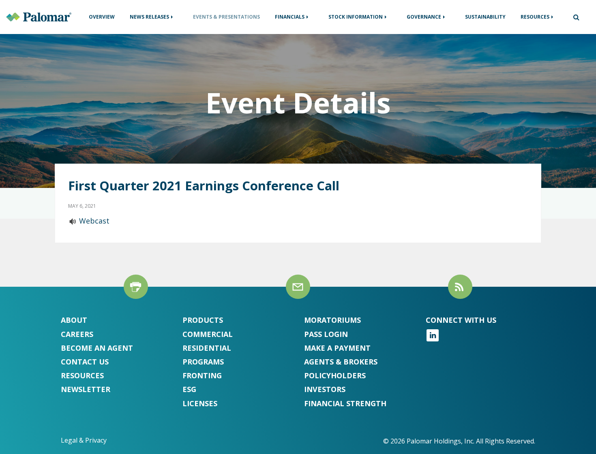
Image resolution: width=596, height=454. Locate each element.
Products (202, 320)
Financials (289, 16)
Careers (77, 334)
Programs (203, 362)
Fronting (202, 375)
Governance (424, 16)
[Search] (573, 17)
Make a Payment (337, 348)
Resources (535, 16)
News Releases (149, 16)
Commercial (207, 334)
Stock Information (355, 16)
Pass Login (326, 334)
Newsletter (85, 389)
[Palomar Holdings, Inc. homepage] (38, 16)
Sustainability (485, 16)
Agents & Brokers (340, 362)
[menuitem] (101, 17)
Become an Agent (97, 348)
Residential (206, 348)
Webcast (94, 221)
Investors (324, 389)
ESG (189, 389)
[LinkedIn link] (433, 338)
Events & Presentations (226, 16)
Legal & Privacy (84, 440)
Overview (102, 16)
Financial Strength (345, 403)
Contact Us (85, 362)
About (74, 320)
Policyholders (335, 375)
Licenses (199, 403)
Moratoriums (332, 320)
